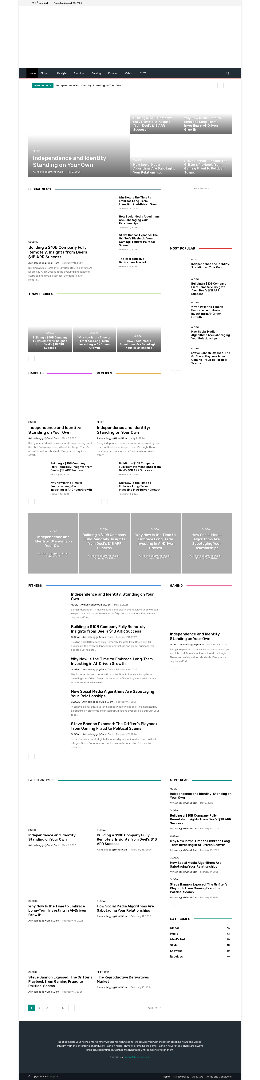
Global (137, 113)
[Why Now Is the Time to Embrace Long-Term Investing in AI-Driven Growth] (206, 113)
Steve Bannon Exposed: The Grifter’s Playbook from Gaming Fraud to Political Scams (138, 240)
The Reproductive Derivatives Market (132, 260)
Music (36, 151)
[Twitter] (220, 3)
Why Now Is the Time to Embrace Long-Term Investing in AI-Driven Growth (139, 201)
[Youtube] (229, 3)
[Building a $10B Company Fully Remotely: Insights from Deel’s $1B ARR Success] (155, 113)
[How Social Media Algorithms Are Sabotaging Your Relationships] (155, 156)
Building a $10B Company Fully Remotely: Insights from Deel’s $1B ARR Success (57, 252)
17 (63, 1007)
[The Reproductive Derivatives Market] (106, 262)
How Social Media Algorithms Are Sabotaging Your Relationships (139, 220)
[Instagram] (215, 3)
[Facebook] (211, 3)
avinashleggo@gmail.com (43, 263)
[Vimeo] (225, 3)
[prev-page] (30, 358)
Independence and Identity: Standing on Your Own (88, 85)
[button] (227, 73)
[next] (225, 85)
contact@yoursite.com (137, 1057)
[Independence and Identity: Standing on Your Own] (79, 134)
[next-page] (36, 358)
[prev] (219, 85)
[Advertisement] (162, 37)
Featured (103, 972)
